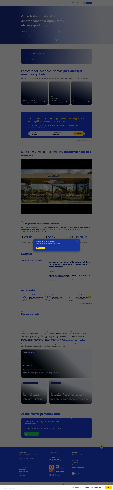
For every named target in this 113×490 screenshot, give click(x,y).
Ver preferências (76, 487)
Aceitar (108, 487)
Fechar (48, 247)
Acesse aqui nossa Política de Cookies (9, 488)
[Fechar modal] (77, 241)
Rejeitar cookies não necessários (93, 487)
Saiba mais (39, 247)
